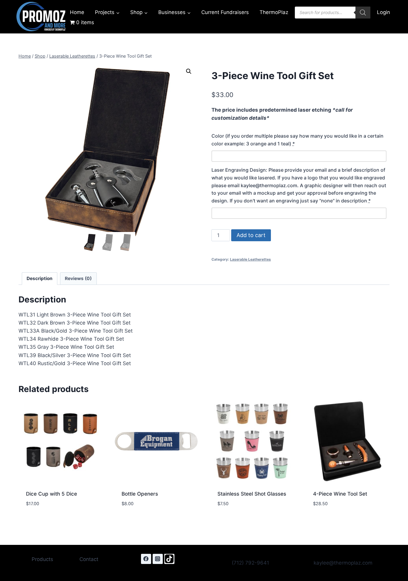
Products (42, 559)
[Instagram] (158, 559)
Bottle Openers (140, 494)
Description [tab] (40, 278)
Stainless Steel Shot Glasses (251, 494)
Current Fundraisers (225, 12)
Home (77, 12)
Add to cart (251, 235)
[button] (188, 71)
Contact (88, 559)
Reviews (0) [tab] (78, 278)
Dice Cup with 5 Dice (51, 494)
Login (383, 12)
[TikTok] (169, 559)
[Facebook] (146, 559)
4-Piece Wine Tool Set (340, 494)
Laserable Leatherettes (250, 259)
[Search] (362, 13)
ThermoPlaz (274, 12)
